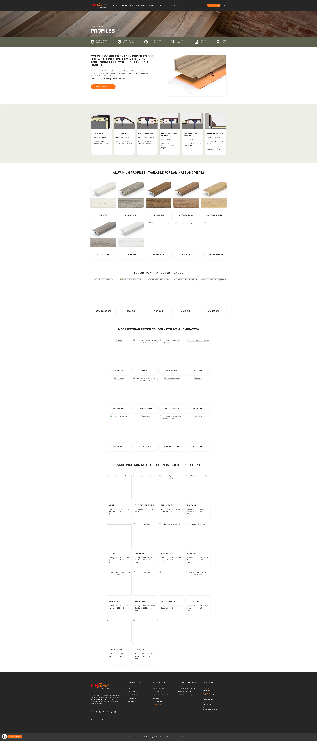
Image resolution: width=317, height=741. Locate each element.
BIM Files (130, 701)
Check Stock (131, 698)
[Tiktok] (111, 712)
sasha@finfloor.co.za (210, 710)
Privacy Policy (165, 737)
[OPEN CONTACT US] (180, 5)
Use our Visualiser (14, 736)
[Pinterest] (115, 712)
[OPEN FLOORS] (119, 5)
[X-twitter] (100, 712)
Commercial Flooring (185, 695)
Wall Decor (156, 698)
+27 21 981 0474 (208, 690)
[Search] (224, 5)
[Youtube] (107, 712)
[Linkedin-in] (104, 712)
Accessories (157, 704)
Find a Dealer (132, 695)
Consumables (157, 701)
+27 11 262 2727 (208, 695)
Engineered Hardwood (160, 695)
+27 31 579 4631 (208, 700)
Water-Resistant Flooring (186, 688)
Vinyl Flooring (157, 691)
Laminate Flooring (159, 688)
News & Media (132, 691)
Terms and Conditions (182, 737)
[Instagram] (96, 712)
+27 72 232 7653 (209, 705)
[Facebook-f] (92, 712)
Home (93, 26)
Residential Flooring (185, 691)
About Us (130, 688)
